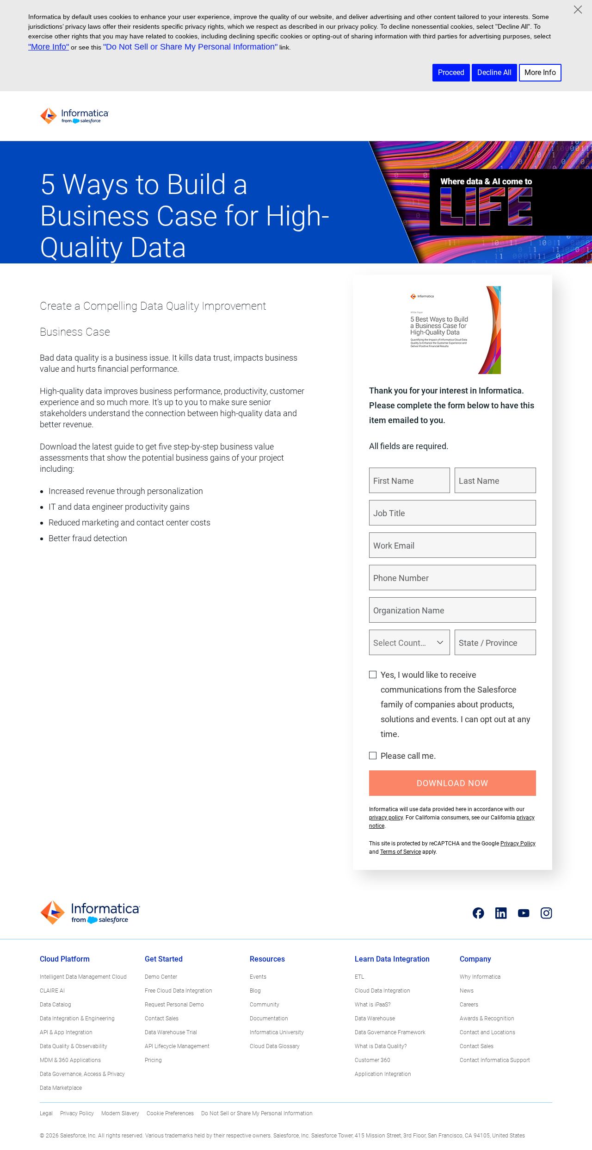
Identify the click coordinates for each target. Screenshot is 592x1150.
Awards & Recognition (487, 1018)
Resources (267, 959)
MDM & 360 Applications (70, 1060)
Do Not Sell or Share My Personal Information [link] (257, 1113)
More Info (540, 72)
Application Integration (383, 1074)
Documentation (269, 1018)
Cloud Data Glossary (275, 1046)
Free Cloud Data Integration (178, 991)
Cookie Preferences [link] (170, 1113)
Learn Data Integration (392, 959)
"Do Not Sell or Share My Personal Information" (190, 46)
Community (264, 1004)
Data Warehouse (375, 1018)
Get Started (164, 959)
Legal (46, 1113)
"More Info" (48, 46)
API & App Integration (66, 1032)
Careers (469, 1004)
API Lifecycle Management (177, 1046)
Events (258, 977)
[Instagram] (546, 913)
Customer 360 (372, 1060)
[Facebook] (478, 913)
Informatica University (277, 1032)
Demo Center (161, 977)
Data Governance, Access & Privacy (82, 1074)
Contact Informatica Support (495, 1060)
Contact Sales (162, 1018)
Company (475, 959)
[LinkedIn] (501, 913)
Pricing (153, 1060)
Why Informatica (480, 977)
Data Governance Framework (390, 1032)
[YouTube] (524, 913)
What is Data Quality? (381, 1046)
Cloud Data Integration (382, 991)
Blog (255, 991)
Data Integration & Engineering (77, 1018)
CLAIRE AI (52, 991)
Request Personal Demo (174, 1004)
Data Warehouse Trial (171, 1032)
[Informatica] (74, 116)
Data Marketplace (61, 1088)
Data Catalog (55, 1004)
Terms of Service (400, 852)
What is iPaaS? (372, 1004)
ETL (359, 977)
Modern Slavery (120, 1113)
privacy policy (386, 817)
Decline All (494, 72)
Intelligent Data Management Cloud (83, 977)
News (467, 991)
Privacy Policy (518, 843)
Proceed (451, 72)
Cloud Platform (65, 959)
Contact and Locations (487, 1032)
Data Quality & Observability (73, 1046)
